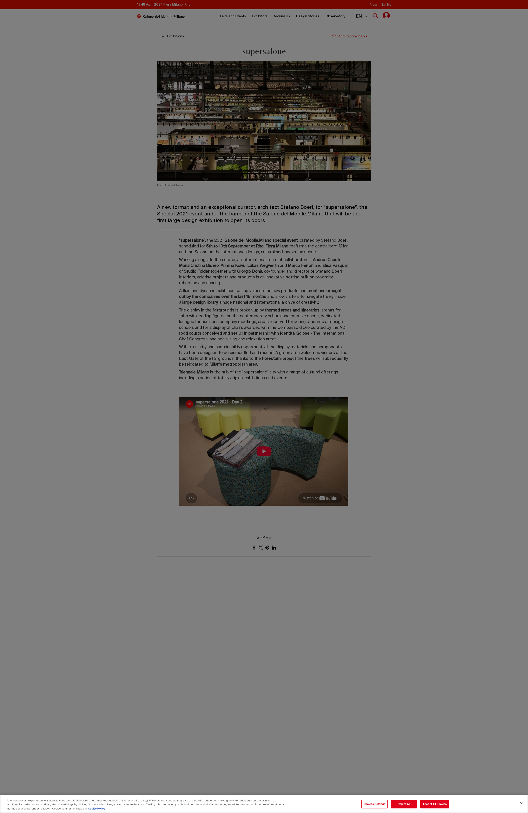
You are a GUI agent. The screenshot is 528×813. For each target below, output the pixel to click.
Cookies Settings (374, 804)
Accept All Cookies (435, 804)
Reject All (404, 804)
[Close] (521, 803)
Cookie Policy (96, 808)
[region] (264, 804)
